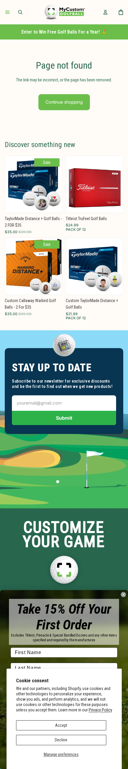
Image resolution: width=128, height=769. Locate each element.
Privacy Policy (100, 710)
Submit (64, 418)
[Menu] (7, 12)
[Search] (20, 12)
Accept (61, 725)
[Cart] (120, 12)
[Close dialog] (123, 594)
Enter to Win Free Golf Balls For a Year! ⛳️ (64, 32)
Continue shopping (64, 102)
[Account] (105, 12)
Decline (61, 740)
